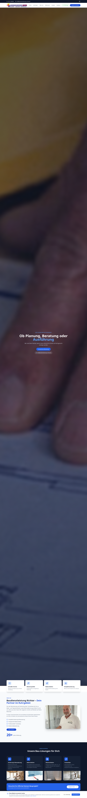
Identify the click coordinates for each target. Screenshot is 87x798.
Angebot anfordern (75, 5)
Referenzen (47, 5)
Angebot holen (72, 786)
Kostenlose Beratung (43, 349)
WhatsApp (66, 5)
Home (30, 5)
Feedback (58, 5)
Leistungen (35, 5)
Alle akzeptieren (76, 794)
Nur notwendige (67, 794)
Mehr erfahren (11, 729)
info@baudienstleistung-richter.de (44, 352)
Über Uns (41, 5)
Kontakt (53, 5)
